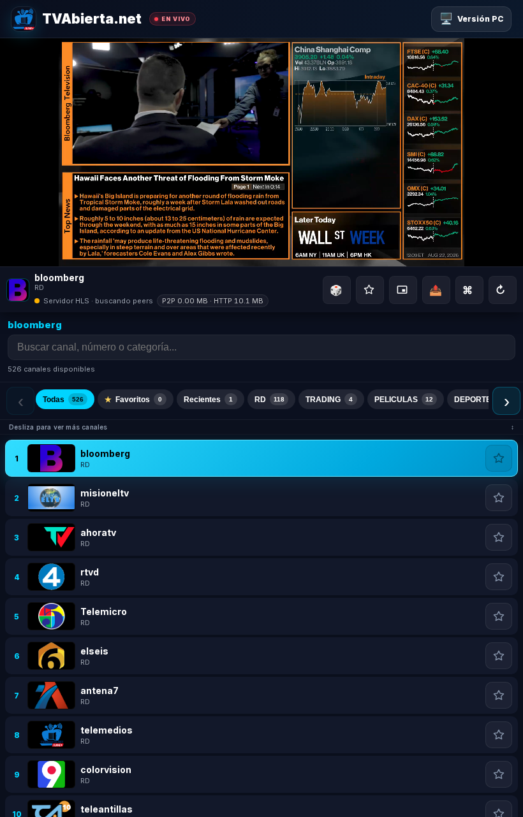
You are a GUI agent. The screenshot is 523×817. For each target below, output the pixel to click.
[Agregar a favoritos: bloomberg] (498, 458)
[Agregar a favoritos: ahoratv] (498, 537)
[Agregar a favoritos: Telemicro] (498, 616)
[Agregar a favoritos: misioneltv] (498, 497)
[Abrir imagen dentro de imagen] (403, 290)
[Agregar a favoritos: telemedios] (498, 734)
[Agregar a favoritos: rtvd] (498, 576)
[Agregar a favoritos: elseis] (498, 655)
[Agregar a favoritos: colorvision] (498, 774)
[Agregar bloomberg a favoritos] (370, 290)
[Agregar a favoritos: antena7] (498, 695)
